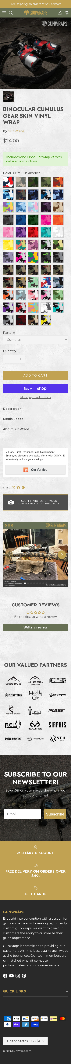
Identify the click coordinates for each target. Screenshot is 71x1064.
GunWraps (16, 131)
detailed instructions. (22, 161)
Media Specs (13, 419)
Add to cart (35, 375)
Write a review (35, 627)
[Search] (12, 13)
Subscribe (55, 814)
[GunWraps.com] (35, 12)
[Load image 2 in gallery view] (35, 53)
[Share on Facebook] (18, 487)
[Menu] (4, 13)
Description (12, 409)
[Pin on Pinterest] (23, 487)
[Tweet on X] (13, 487)
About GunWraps (16, 429)
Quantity (9, 351)
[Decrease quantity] (6, 359)
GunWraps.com (21, 1050)
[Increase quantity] (21, 359)
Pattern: (9, 332)
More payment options (35, 397)
